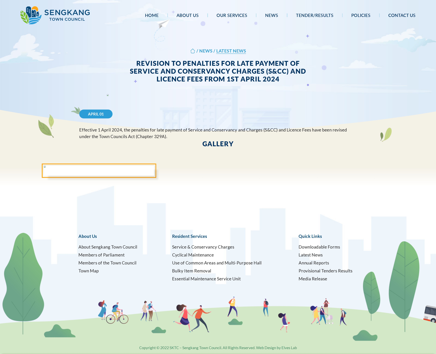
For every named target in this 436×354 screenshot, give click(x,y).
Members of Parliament (101, 254)
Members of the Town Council (107, 262)
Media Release (313, 278)
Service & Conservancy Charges (203, 246)
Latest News (311, 254)
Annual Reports (314, 262)
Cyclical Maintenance (193, 254)
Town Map (88, 270)
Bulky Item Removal (191, 270)
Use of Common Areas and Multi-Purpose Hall (217, 262)
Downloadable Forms (319, 246)
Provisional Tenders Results (326, 270)
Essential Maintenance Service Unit (206, 278)
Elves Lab (289, 347)
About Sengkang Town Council (107, 246)
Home (152, 15)
